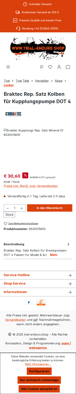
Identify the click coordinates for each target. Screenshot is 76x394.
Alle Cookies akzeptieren (39, 389)
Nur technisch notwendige (39, 380)
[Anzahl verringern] (7, 208)
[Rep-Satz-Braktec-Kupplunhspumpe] (38, 149)
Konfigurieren (39, 371)
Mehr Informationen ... (38, 364)
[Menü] (8, 66)
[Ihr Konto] (59, 66)
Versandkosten (15, 320)
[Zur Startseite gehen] (38, 48)
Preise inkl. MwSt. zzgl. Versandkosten (31, 186)
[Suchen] (41, 66)
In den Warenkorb (50, 208)
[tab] (37, 249)
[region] (38, 149)
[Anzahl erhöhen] (22, 208)
